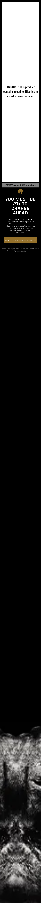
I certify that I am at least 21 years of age (20, 240)
